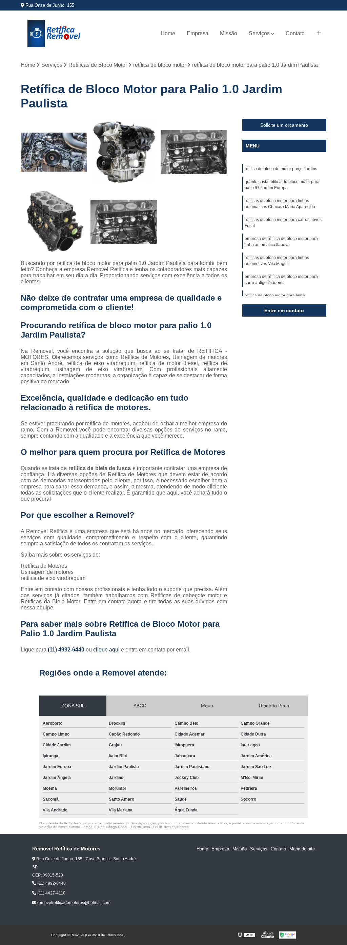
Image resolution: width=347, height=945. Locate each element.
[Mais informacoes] (318, 33)
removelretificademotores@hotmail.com (73, 902)
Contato (295, 33)
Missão (228, 33)
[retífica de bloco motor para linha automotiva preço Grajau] (54, 152)
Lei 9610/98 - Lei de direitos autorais (160, 827)
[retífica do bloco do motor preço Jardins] (194, 152)
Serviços (259, 33)
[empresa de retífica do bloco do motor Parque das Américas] (54, 222)
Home (168, 33)
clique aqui (106, 649)
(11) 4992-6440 (67, 649)
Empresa (197, 33)
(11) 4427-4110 (50, 893)
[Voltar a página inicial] (54, 33)
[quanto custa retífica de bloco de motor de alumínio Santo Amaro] (123, 222)
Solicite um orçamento (284, 125)
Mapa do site (302, 848)
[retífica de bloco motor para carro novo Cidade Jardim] (123, 152)
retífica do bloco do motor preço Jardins (281, 168)
